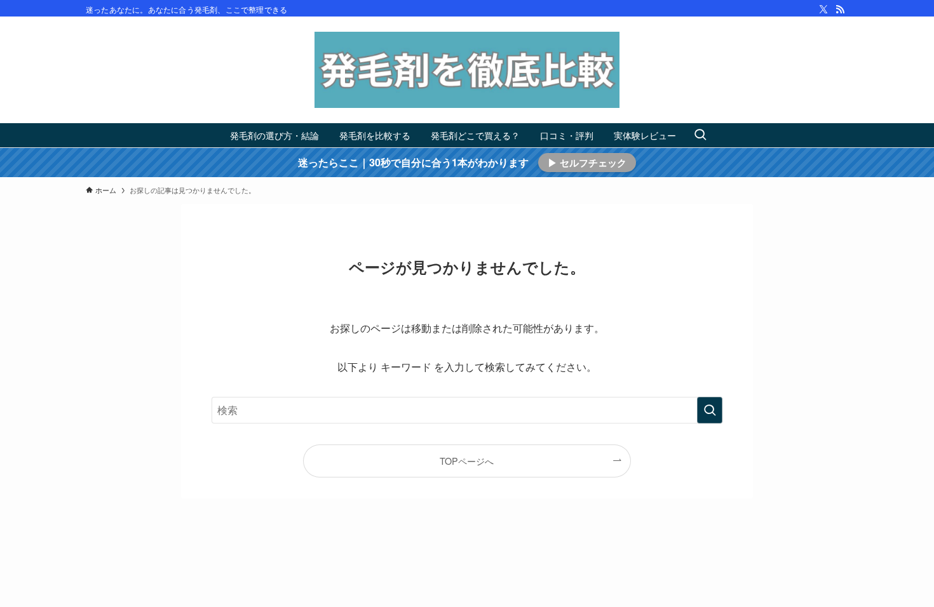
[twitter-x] (823, 10)
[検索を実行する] (709, 410)
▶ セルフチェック (587, 163)
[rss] (840, 10)
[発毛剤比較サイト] (467, 70)
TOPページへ (467, 460)
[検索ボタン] (700, 135)
